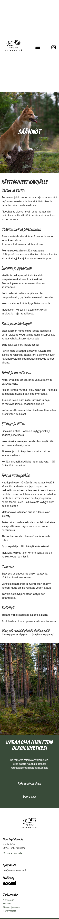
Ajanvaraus (8, 900)
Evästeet (7, 903)
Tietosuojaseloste (11, 907)
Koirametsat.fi (9, 911)
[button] (37, 47)
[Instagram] (53, 47)
